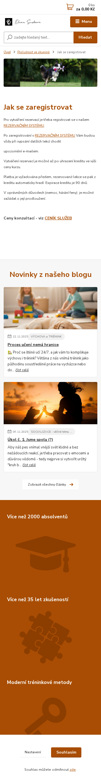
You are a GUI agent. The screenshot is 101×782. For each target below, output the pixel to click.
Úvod (7, 52)
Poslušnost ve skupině (33, 52)
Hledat (85, 37)
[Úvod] (23, 22)
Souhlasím (66, 752)
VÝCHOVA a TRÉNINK (46, 336)
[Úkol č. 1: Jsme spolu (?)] (50, 403)
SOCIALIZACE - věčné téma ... (51, 432)
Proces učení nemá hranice (33, 345)
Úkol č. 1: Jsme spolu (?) (30, 439)
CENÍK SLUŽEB (58, 218)
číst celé (22, 370)
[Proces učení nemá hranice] (50, 308)
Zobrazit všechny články (47, 484)
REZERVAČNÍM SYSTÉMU (24, 125)
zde (73, 769)
